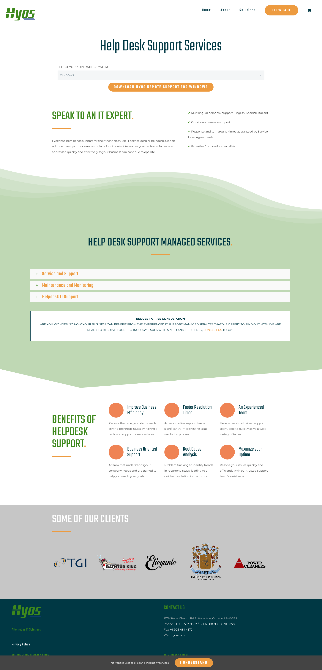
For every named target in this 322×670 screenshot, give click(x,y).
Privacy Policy (21, 627)
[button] (160, 274)
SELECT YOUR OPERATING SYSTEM (83, 67)
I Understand (194, 663)
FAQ (169, 649)
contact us (212, 330)
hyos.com (178, 617)
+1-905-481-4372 (181, 612)
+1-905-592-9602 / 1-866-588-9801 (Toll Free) (204, 606)
